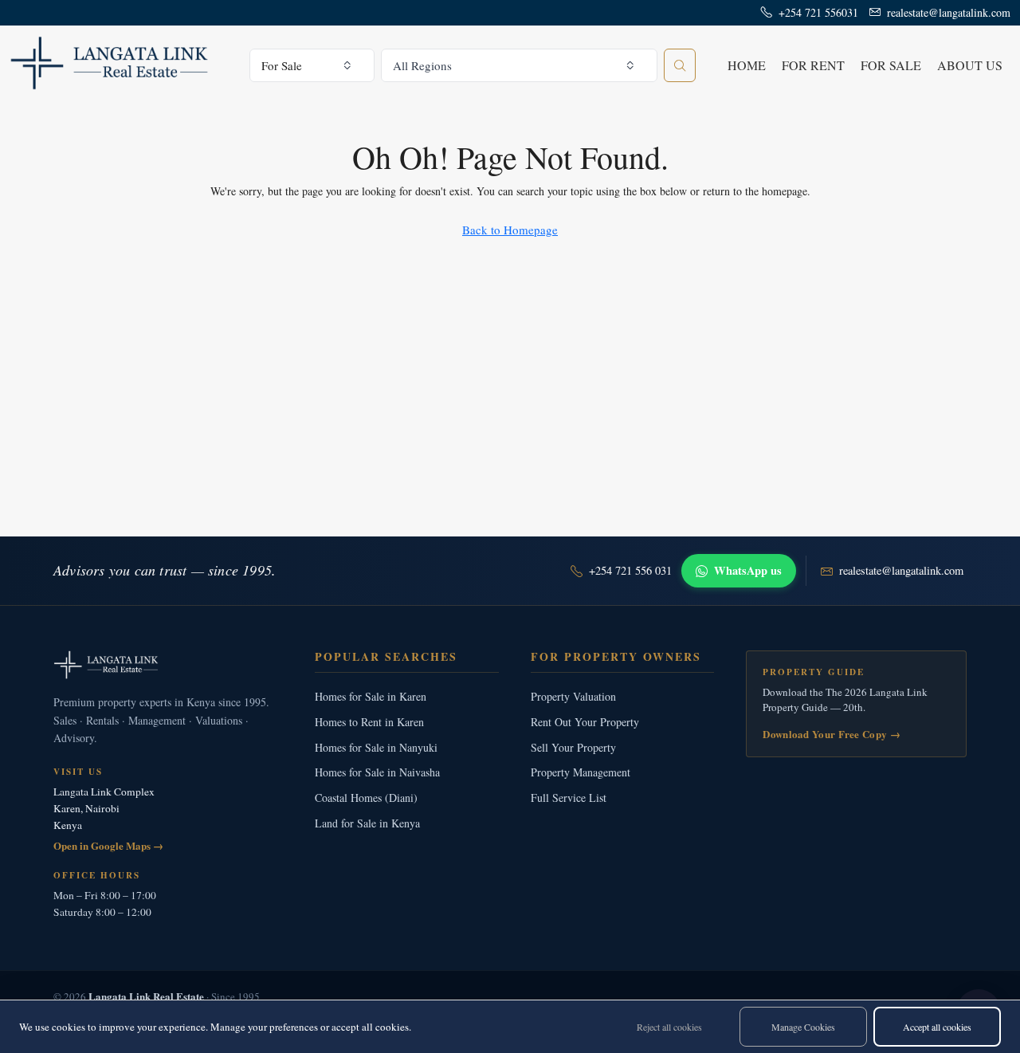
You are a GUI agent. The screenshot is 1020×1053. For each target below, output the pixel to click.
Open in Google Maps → (108, 845)
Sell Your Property (573, 747)
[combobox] (312, 65)
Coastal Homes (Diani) (366, 797)
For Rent (813, 65)
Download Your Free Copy (831, 733)
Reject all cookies (669, 1026)
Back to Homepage (510, 230)
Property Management (580, 772)
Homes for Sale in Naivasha (377, 772)
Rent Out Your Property (585, 721)
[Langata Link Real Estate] (168, 664)
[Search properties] (680, 65)
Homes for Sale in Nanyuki (376, 747)
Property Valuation (573, 696)
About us (969, 65)
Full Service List (568, 797)
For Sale (891, 65)
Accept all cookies (937, 1026)
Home (747, 65)
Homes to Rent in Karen (369, 721)
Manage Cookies (803, 1026)
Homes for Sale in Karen (370, 696)
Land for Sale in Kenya (367, 823)
